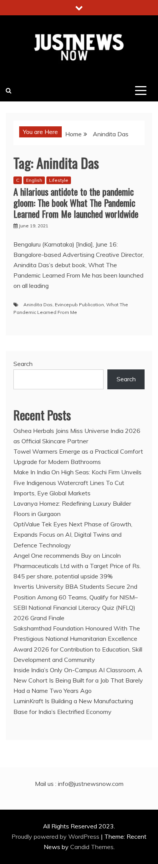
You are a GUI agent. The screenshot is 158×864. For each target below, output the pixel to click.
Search (23, 363)
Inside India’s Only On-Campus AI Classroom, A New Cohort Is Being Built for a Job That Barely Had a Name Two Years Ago (78, 680)
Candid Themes (92, 847)
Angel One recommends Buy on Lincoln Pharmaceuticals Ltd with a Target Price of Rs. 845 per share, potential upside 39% (77, 566)
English (34, 180)
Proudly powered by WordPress (56, 836)
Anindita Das (38, 304)
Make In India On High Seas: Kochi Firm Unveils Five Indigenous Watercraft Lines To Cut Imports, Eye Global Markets (77, 482)
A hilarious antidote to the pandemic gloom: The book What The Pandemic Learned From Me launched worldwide (75, 202)
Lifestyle (58, 180)
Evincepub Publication (79, 304)
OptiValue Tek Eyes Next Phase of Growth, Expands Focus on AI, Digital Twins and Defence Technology (72, 534)
